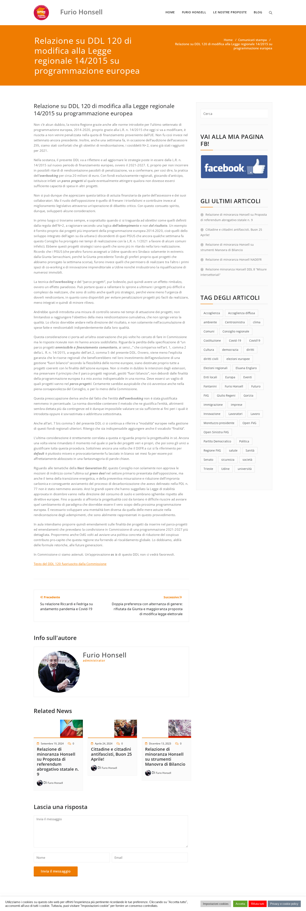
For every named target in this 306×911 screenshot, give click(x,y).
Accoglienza (212, 313)
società (247, 460)
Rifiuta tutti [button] (257, 903)
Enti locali (210, 377)
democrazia (230, 350)
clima (256, 322)
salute (233, 450)
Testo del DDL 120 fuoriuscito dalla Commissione (70, 564)
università (245, 469)
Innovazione (212, 414)
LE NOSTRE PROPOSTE (230, 12)
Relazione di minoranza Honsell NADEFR (233, 259)
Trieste (208, 469)
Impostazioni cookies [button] (216, 903)
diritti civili (211, 359)
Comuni (209, 331)
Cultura (209, 350)
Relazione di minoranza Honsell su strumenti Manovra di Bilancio (165, 756)
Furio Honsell (55, 783)
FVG (206, 395)
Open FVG (249, 423)
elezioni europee (238, 359)
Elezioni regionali (216, 368)
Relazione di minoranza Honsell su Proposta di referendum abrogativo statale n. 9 (58, 761)
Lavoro (255, 414)
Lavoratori (236, 414)
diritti (250, 350)
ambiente (210, 322)
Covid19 (254, 340)
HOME (170, 12)
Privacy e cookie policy (284, 903)
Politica (244, 441)
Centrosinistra (235, 322)
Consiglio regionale (236, 331)
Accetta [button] (240, 903)
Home (228, 40)
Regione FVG (212, 450)
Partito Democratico (217, 441)
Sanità (250, 450)
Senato (208, 460)
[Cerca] (270, 12)
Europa (230, 377)
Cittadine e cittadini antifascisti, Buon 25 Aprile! (111, 754)
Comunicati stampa (252, 40)
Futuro (255, 386)
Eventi (247, 377)
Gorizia (248, 395)
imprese (236, 405)
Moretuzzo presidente (219, 423)
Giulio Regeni (226, 395)
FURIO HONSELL (194, 12)
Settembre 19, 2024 (52, 743)
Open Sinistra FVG (216, 432)
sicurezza (227, 460)
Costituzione (212, 340)
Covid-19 (235, 340)
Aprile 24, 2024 (103, 743)
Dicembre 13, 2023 (160, 743)
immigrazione (213, 405)
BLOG (258, 12)
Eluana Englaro (246, 368)
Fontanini (210, 386)
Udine (225, 469)
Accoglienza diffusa (241, 313)
